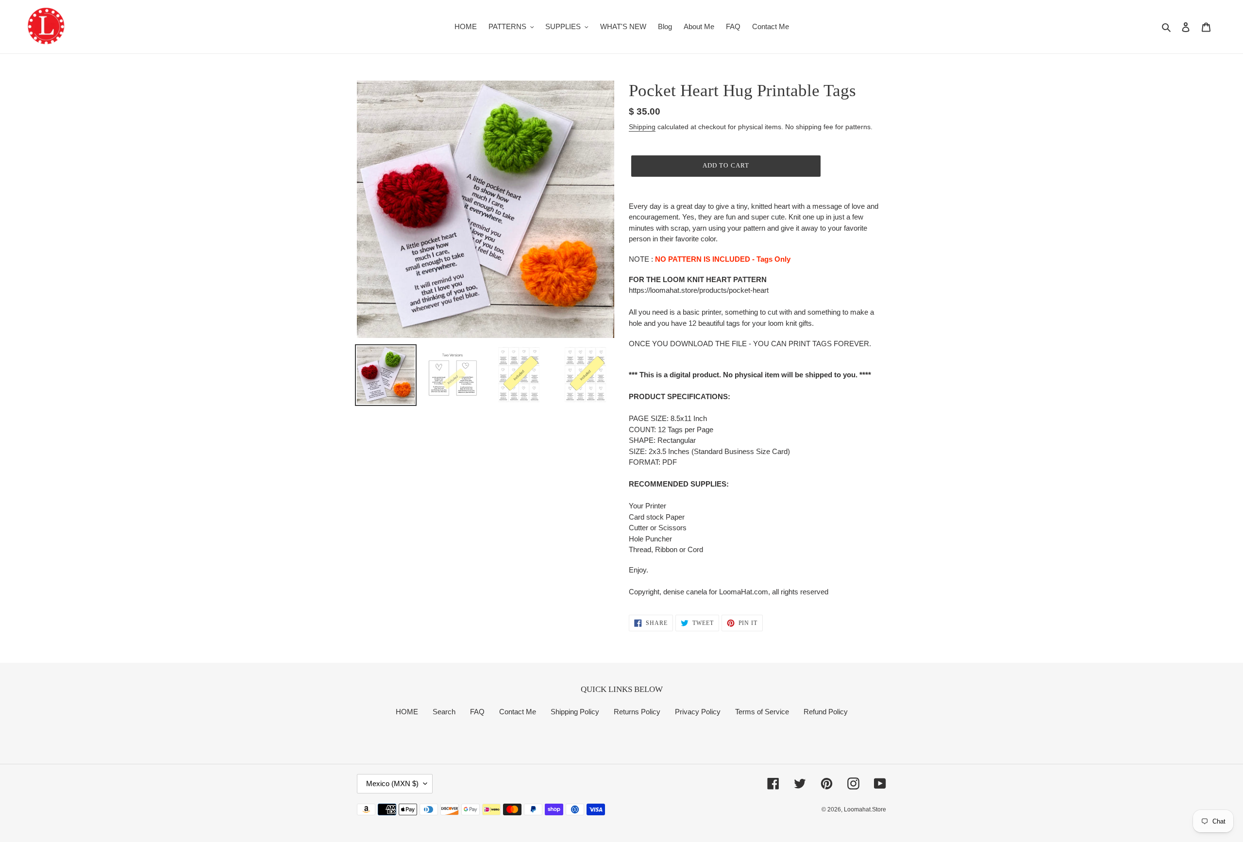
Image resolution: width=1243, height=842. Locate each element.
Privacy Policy (698, 711)
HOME (407, 711)
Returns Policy (637, 711)
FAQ (477, 711)
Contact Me (517, 711)
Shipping (642, 127)
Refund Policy (826, 711)
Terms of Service (762, 711)
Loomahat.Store (865, 809)
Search (444, 711)
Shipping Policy (575, 711)
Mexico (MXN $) (392, 783)
